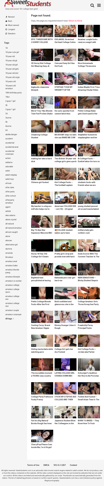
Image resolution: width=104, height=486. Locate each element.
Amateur (9, 257)
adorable (9, 166)
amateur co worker (13, 281)
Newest (11, 17)
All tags (9, 319)
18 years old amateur (10, 87)
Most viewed (13, 25)
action (8, 158)
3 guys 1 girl (10, 109)
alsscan (8, 240)
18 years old (10, 81)
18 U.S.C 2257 (59, 465)
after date (9, 187)
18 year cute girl (12, 52)
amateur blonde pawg (12, 271)
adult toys (9, 179)
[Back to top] (95, 478)
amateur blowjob (12, 277)
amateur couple (12, 310)
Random (11, 33)
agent (7, 207)
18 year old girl (11, 65)
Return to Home (75, 21)
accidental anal (11, 147)
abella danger (11, 134)
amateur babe (11, 265)
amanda (9, 253)
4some (8, 126)
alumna (8, 249)
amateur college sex (12, 297)
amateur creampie (13, 314)
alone (7, 236)
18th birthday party (13, 93)
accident (9, 139)
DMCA (46, 465)
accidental (9, 143)
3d (6, 113)
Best (10, 21)
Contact (73, 465)
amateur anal (11, 261)
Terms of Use (33, 465)
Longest (11, 29)
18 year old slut (11, 73)
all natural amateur (13, 228)
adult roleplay (11, 175)
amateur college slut (12, 304)
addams (8, 162)
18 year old (10, 56)
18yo (7, 97)
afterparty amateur (9, 201)
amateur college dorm (12, 290)
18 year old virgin (12, 77)
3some (8, 118)
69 (6, 130)
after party (10, 192)
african (8, 183)
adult (7, 171)
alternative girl (11, 245)
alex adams (10, 215)
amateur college (12, 285)
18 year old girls (12, 69)
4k (6, 122)
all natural (9, 224)
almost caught (11, 232)
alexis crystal (10, 219)
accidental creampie (9, 152)
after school (10, 196)
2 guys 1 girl (10, 101)
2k (6, 105)
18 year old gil (11, 60)
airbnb (8, 211)
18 (6, 48)
